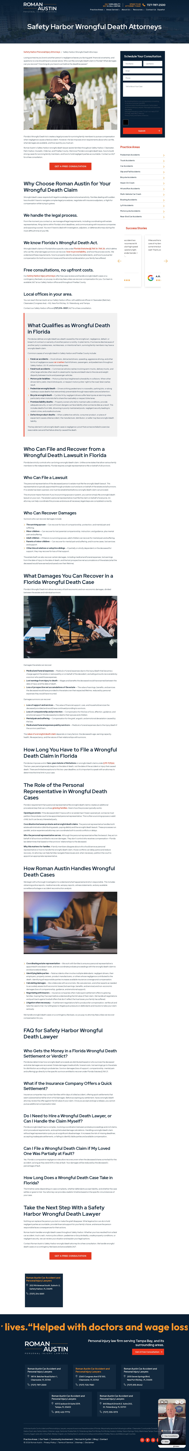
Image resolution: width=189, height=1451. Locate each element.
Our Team (43, 1439)
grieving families (59, 808)
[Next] (166, 261)
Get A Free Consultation (70, 166)
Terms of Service (142, 115)
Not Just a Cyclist (83, 1439)
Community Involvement (62, 1439)
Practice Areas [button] (96, 9)
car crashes (58, 362)
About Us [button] (126, 9)
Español (161, 9)
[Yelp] (153, 1440)
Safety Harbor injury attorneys (41, 276)
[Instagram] (142, 1440)
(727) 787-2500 (38, 1385)
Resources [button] (138, 9)
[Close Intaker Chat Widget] (182, 1402)
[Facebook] (147, 1440)
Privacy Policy (129, 115)
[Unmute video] (162, 1402)
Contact (104, 1439)
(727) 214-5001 (37, 1294)
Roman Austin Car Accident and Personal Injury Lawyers (44, 1370)
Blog (95, 1439)
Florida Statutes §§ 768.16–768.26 (89, 248)
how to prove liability (76, 251)
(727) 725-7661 (86, 1385)
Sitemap (79, 1442)
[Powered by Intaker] (176, 1446)
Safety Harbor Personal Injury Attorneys (42, 52)
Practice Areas (30, 1439)
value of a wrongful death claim (41, 734)
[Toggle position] (177, 1402)
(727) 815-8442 (134, 1385)
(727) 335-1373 (110, 1412)
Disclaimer (89, 1442)
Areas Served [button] (112, 9)
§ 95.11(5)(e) (108, 763)
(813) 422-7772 (62, 1412)
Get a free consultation (147, 1352)
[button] (105, 9)
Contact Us (151, 9)
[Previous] (119, 261)
